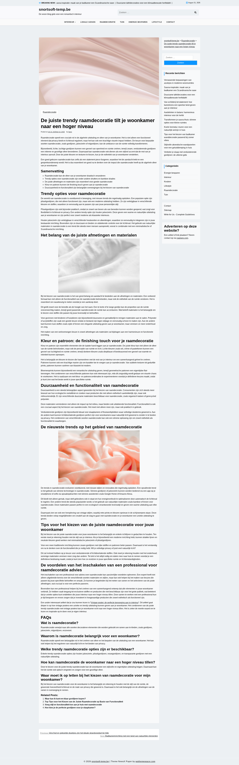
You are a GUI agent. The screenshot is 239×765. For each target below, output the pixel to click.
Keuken (167, 182)
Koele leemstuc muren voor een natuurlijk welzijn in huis (178, 128)
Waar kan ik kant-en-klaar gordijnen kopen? (65, 699)
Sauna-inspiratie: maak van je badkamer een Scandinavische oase (180, 88)
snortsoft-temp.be (55, 9)
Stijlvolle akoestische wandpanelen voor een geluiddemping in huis (179, 146)
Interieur (69, 22)
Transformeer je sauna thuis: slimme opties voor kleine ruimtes (180, 121)
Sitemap (167, 210)
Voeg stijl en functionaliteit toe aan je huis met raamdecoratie (73, 705)
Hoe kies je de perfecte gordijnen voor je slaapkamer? (70, 708)
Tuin (122, 22)
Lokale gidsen (87, 22)
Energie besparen (138, 22)
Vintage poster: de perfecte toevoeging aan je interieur (114, 603)
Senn (70, 132)
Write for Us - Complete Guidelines (179, 214)
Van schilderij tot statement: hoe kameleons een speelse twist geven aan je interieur (180, 105)
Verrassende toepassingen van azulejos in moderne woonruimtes (179, 81)
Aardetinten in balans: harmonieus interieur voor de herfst (179, 113)
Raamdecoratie (108, 22)
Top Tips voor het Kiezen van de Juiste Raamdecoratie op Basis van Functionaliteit (84, 702)
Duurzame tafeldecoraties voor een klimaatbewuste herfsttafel (179, 96)
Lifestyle (157, 22)
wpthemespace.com (145, 761)
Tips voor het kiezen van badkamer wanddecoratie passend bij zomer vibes (179, 137)
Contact (170, 22)
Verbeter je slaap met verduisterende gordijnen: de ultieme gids (180, 153)
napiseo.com (182, 238)
